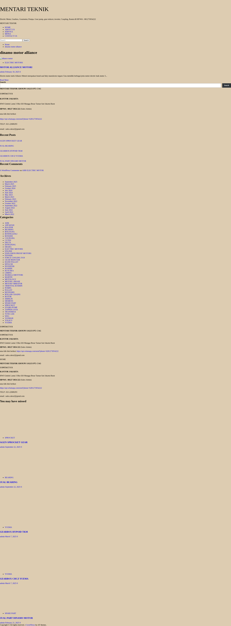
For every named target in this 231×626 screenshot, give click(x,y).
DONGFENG (10, 245)
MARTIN (8, 277)
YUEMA (8, 323)
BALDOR (9, 227)
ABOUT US (10, 29)
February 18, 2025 (12, 72)
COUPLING (10, 238)
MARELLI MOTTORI (14, 275)
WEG (7, 316)
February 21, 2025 (12, 623)
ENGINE (8, 251)
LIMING (8, 273)
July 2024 (8, 190)
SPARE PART (10, 303)
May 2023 (9, 195)
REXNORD (9, 292)
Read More (4, 80)
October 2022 (10, 203)
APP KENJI (9, 225)
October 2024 (10, 188)
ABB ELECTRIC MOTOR (33, 170)
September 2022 (11, 206)
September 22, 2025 (13, 447)
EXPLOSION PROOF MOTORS (18, 253)
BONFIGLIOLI (11, 234)
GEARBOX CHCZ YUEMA (11, 156)
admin (2, 72)
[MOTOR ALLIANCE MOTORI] (6, 58)
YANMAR (9, 318)
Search (3, 82)
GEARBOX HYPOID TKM (11, 151)
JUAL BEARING (7, 146)
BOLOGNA (10, 232)
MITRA (8, 34)
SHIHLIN (9, 299)
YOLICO (8, 320)
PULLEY (8, 290)
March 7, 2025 (11, 536)
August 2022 (10, 208)
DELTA (8, 242)
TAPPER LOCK (11, 310)
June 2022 (9, 210)
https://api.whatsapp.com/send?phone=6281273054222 (21, 119)
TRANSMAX (10, 312)
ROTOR (8, 297)
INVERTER (9, 266)
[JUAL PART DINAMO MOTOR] (18, 609)
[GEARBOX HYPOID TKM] (18, 523)
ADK (7, 223)
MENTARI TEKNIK (24, 9)
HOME (8, 27)
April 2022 (9, 212)
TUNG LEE (9, 314)
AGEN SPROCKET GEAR (11, 141)
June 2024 (9, 193)
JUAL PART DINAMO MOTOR (13, 161)
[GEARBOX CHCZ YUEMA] (18, 570)
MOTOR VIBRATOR (13, 284)
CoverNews (30, 625)
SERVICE (9, 32)
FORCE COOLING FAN (15, 258)
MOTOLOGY (10, 279)
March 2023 (9, 197)
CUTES (8, 240)
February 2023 (10, 199)
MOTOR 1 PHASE (12, 281)
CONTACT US (11, 36)
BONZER (9, 236)
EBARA (8, 247)
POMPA (8, 288)
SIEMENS (9, 301)
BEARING (9, 229)
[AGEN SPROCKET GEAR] (18, 434)
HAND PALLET (11, 262)
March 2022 (9, 214)
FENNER (9, 255)
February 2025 (10, 186)
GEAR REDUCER (12, 260)
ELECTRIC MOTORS (14, 63)
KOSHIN (8, 268)
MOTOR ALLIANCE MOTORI (16, 67)
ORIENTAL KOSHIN (13, 286)
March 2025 (9, 184)
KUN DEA (9, 271)
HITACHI (9, 264)
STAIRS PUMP (11, 307)
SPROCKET (10, 305)
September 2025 (11, 182)
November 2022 (11, 201)
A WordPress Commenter (9, 170)
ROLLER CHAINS (12, 294)
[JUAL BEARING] (18, 473)
